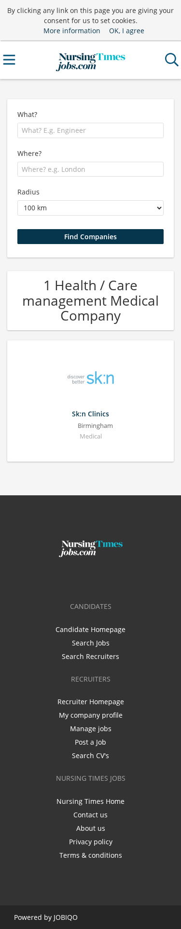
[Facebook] (77, 577)
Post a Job (90, 742)
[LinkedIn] (106, 577)
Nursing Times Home (90, 801)
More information (71, 30)
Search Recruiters (90, 656)
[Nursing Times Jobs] (90, 60)
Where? (29, 153)
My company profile (91, 715)
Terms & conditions (90, 855)
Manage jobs (90, 728)
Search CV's (90, 755)
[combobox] (90, 130)
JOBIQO (66, 917)
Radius (28, 191)
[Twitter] (92, 577)
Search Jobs (91, 642)
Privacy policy (90, 841)
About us (90, 828)
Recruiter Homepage (90, 701)
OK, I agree (126, 30)
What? (27, 114)
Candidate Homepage (90, 629)
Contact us (90, 814)
